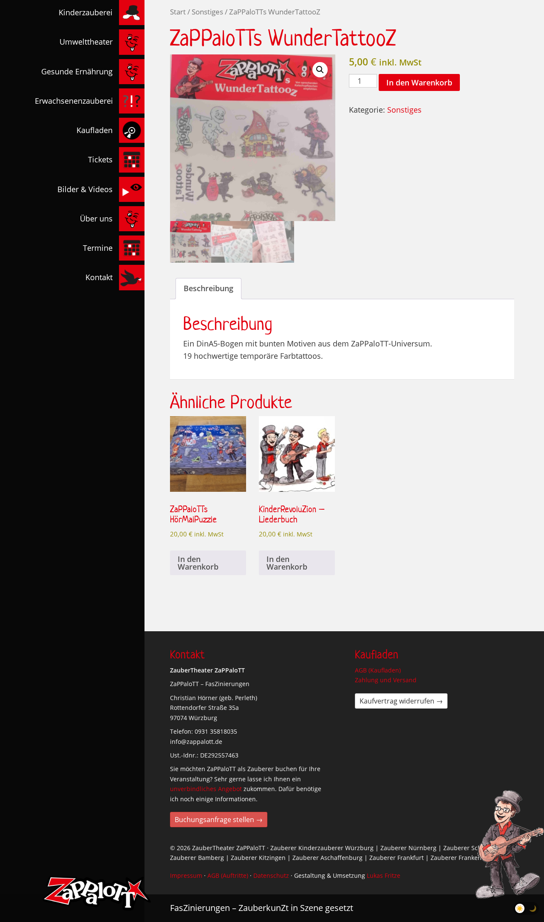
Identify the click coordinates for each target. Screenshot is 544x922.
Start (178, 12)
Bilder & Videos (85, 189)
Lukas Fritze (383, 875)
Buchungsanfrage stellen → (219, 819)
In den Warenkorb (419, 82)
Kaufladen (94, 130)
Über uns (96, 218)
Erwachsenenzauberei (74, 101)
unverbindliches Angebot (206, 789)
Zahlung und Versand (385, 680)
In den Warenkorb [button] (198, 563)
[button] (320, 69)
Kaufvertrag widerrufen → (401, 701)
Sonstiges (207, 12)
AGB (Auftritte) (227, 875)
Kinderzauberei (86, 12)
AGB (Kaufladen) (378, 670)
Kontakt (99, 277)
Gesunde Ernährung (77, 71)
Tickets (100, 159)
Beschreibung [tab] (208, 288)
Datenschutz (271, 875)
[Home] (96, 893)
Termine (98, 248)
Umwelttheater (86, 42)
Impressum (186, 875)
